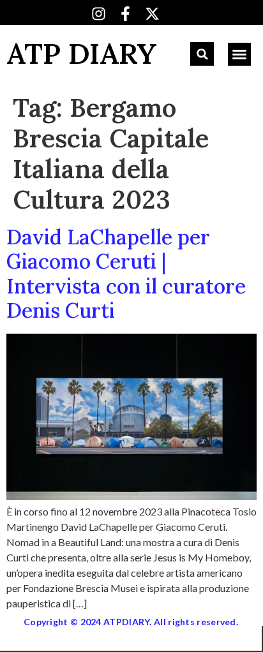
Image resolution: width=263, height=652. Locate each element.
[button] (202, 54)
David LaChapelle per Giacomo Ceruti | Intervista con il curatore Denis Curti (126, 273)
